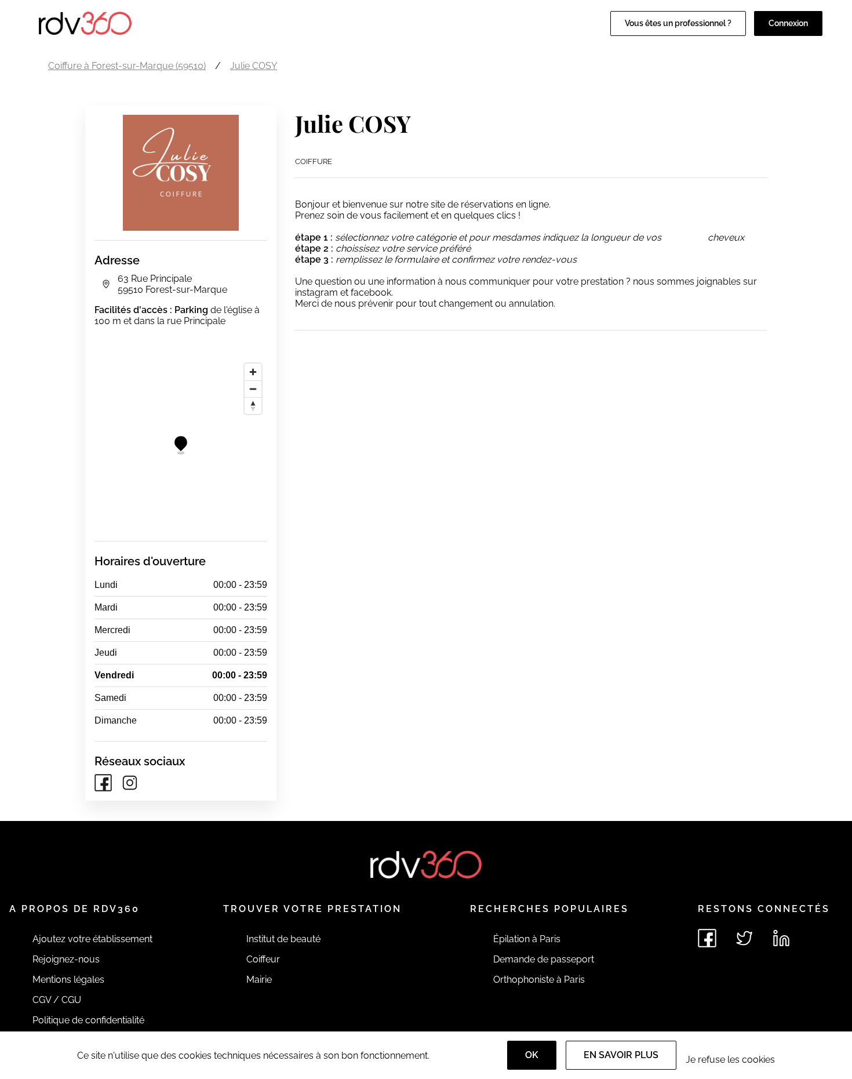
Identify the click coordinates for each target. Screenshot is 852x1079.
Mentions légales (68, 979)
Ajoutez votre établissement (92, 938)
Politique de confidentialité (88, 1020)
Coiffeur (263, 959)
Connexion (788, 23)
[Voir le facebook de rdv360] (707, 938)
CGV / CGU (56, 999)
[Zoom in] (253, 372)
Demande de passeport (543, 959)
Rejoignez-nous (66, 959)
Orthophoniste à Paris (539, 979)
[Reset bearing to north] (253, 405)
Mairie (259, 979)
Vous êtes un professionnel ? (678, 23)
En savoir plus (621, 1054)
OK (531, 1054)
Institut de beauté (283, 938)
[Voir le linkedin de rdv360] (781, 938)
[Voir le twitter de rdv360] (744, 938)
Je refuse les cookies (730, 1059)
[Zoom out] (253, 388)
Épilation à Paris (526, 938)
